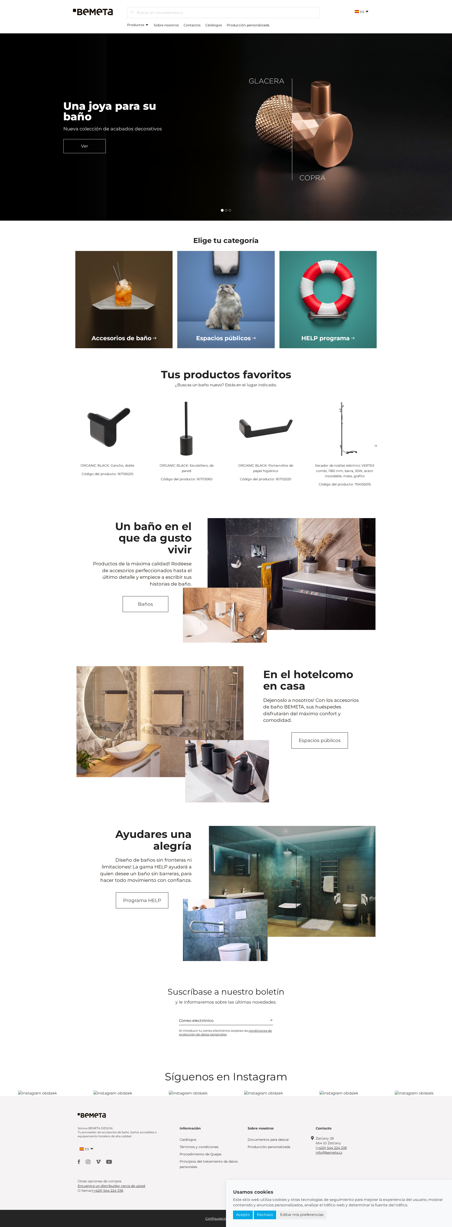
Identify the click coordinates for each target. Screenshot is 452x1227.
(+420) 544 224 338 (331, 1148)
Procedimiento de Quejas (201, 1154)
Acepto (243, 1214)
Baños (145, 604)
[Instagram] (88, 1161)
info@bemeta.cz (329, 1152)
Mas (101, 156)
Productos (136, 25)
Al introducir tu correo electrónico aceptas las (225, 1032)
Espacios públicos (320, 740)
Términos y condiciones (199, 1147)
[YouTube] (109, 1161)
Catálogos (213, 25)
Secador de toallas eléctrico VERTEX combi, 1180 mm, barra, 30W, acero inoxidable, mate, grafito (344, 470)
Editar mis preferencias (301, 1214)
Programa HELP (142, 900)
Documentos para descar (268, 1139)
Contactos (192, 25)
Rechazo (265, 1214)
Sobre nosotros (166, 25)
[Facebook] (79, 1161)
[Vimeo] (98, 1161)
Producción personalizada (248, 25)
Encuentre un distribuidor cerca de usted (111, 1186)
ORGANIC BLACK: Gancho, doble (107, 465)
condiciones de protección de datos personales (225, 1032)
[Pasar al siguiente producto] (375, 446)
